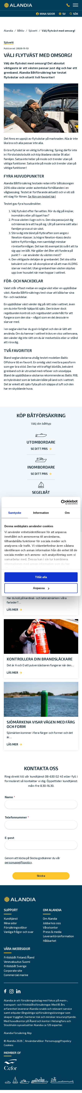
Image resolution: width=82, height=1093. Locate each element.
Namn (10, 797)
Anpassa (39, 588)
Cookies (8, 1045)
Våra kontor (50, 927)
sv (64, 13)
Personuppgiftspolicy (58, 1040)
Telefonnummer (17, 817)
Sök (75, 13)
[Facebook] (5, 992)
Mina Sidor (47, 13)
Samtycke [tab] (14, 512)
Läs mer (12, 609)
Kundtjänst (11, 918)
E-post (9, 837)
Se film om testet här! (42, 196)
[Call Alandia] (68, 5)
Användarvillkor (34, 1040)
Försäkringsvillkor (15, 927)
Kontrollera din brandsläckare (39, 659)
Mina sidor (10, 923)
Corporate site (13, 970)
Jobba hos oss (52, 923)
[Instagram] (11, 992)
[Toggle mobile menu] (75, 5)
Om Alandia (50, 918)
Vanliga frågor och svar (19, 931)
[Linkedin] (18, 992)
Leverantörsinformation (58, 936)
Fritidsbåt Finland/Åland (19, 957)
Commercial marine (16, 975)
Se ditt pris (39, 448)
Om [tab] (67, 512)
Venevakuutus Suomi (17, 961)
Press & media (52, 931)
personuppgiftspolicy (18, 862)
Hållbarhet (49, 940)
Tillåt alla (41, 577)
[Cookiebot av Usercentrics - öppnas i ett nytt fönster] (61, 502)
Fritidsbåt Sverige (15, 966)
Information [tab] (41, 512)
